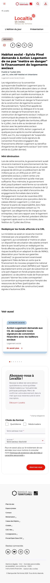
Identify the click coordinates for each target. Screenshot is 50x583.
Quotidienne (15, 424)
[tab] (9, 361)
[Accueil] (24, 4)
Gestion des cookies (30, 569)
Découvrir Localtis (17, 403)
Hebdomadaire (34, 424)
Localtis (6, 11)
